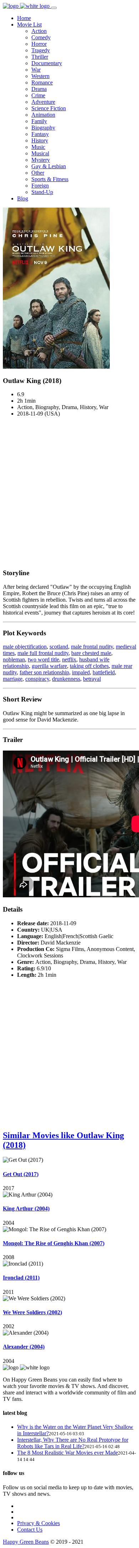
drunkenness (66, 679)
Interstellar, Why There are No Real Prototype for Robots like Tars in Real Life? (72, 1443)
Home (24, 18)
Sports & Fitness (49, 179)
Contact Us (29, 1530)
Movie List (29, 24)
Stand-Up (42, 192)
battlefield (104, 672)
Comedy (41, 37)
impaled (81, 672)
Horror (39, 44)
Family (39, 121)
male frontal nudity (92, 647)
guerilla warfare (49, 666)
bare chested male (91, 653)
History (39, 140)
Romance (42, 82)
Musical (40, 153)
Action (39, 31)
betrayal (92, 679)
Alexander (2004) (24, 1347)
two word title (43, 659)
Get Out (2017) (20, 1174)
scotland (59, 647)
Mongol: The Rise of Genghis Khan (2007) (53, 1243)
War (36, 70)
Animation (43, 115)
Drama (39, 89)
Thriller (39, 57)
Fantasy (40, 134)
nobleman (14, 659)
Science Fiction (48, 108)
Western (40, 76)
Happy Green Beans (26, 1542)
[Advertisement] (69, 492)
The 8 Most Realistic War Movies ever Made (67, 1453)
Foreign (40, 186)
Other (37, 173)
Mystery (40, 160)
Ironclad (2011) (21, 1278)
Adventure (43, 102)
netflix (69, 659)
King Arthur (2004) (26, 1208)
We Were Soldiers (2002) (32, 1312)
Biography (43, 128)
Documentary (46, 63)
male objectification (25, 647)
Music (38, 147)
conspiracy (37, 679)
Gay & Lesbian (48, 166)
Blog (22, 198)
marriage (12, 679)
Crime (38, 95)
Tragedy (40, 50)
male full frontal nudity (42, 653)
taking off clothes (89, 666)
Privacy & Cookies (38, 1523)
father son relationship (44, 672)
